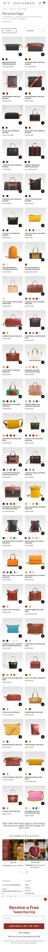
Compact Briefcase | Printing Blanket (32, 166)
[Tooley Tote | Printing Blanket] (35, 183)
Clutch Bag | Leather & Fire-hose (35, 645)
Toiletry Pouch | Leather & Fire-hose (35, 234)
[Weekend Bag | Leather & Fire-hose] (12, 389)
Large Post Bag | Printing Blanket (12, 166)
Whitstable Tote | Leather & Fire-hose (12, 302)
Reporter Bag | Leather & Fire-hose (34, 542)
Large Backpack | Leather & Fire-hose (12, 542)
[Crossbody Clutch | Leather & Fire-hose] (35, 796)
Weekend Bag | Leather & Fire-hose (11, 405)
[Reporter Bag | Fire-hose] (35, 729)
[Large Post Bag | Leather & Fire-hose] (35, 457)
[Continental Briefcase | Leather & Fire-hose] (12, 491)
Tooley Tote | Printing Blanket (33, 200)
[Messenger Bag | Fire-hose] (12, 729)
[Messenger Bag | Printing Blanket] (35, 81)
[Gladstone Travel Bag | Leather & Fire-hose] (12, 457)
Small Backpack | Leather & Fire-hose (35, 508)
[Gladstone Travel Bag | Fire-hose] (12, 354)
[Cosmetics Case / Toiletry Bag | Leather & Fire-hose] (12, 628)
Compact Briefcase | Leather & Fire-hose (32, 405)
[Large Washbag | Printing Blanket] (35, 47)
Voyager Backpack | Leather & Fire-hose (9, 268)
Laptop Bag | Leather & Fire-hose (35, 337)
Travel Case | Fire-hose (11, 712)
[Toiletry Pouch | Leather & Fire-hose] (35, 218)
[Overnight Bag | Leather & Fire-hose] (35, 286)
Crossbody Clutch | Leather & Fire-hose (32, 812)
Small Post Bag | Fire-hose (35, 678)
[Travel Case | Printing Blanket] (12, 115)
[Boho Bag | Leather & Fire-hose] (12, 423)
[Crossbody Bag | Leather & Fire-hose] (35, 560)
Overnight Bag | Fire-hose (12, 336)
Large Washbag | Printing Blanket (35, 63)
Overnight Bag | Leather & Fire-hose (35, 302)
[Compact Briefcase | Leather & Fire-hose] (35, 389)
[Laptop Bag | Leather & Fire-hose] (35, 320)
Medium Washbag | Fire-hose (33, 778)
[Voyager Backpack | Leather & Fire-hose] (12, 252)
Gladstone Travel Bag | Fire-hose (11, 371)
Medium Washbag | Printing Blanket (9, 63)
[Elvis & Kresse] (24, 3)
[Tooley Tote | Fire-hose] (12, 594)
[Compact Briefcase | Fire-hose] (35, 594)
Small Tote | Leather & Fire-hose (12, 679)
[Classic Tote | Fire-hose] (12, 796)
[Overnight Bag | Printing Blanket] (12, 183)
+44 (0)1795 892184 (12, 885)
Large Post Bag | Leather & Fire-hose (35, 473)
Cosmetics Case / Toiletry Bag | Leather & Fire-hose (12, 645)
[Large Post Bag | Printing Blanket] (12, 149)
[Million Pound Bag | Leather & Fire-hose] (35, 252)
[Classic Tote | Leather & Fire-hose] (35, 423)
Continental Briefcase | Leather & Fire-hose (11, 508)
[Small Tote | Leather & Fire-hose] (12, 662)
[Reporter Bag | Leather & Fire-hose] (35, 525)
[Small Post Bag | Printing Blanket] (35, 115)
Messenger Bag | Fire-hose (12, 745)
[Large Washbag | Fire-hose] (12, 761)
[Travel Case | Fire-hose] (12, 696)
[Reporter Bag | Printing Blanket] (12, 81)
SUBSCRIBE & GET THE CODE (24, 926)
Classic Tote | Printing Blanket (11, 234)
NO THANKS (24, 933)
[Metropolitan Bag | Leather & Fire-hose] (35, 354)
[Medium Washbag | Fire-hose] (35, 761)
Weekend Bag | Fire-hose (34, 712)
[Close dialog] (45, 899)
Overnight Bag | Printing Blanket (11, 200)
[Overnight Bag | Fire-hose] (12, 320)
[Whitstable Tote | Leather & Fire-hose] (12, 286)
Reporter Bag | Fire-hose (34, 745)
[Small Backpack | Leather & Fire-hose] (35, 491)
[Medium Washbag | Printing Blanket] (12, 47)
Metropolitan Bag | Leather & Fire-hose (32, 371)
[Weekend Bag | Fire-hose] (35, 696)
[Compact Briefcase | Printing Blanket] (35, 149)
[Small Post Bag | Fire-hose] (35, 662)
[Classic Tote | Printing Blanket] (12, 218)
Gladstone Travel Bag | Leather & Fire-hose (11, 473)
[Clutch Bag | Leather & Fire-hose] (35, 628)
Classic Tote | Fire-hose (11, 811)
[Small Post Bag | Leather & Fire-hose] (12, 560)
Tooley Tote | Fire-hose (11, 610)
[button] (8, 3)
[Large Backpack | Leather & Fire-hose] (12, 525)
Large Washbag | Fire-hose (12, 777)
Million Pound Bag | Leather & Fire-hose (32, 268)
